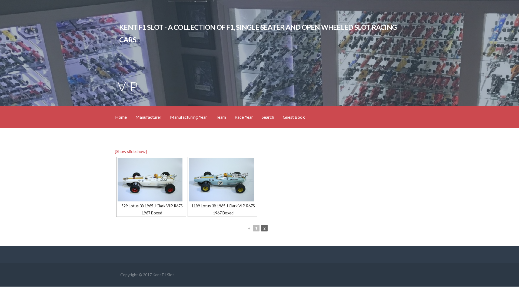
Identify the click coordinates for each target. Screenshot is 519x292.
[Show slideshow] (131, 151)
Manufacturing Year (188, 117)
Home (121, 117)
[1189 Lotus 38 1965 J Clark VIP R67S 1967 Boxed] (222, 179)
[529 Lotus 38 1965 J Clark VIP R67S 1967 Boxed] (151, 179)
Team (221, 117)
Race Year (244, 117)
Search (268, 117)
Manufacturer (148, 117)
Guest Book (294, 117)
